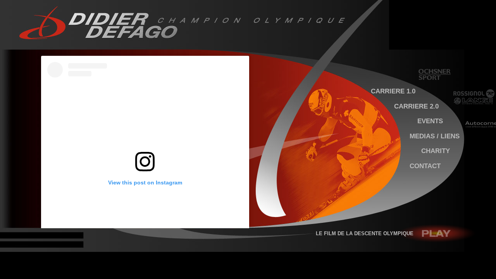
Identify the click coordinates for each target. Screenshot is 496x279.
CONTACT (425, 166)
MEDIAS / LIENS (435, 136)
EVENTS (430, 121)
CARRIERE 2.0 (416, 106)
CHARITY (435, 151)
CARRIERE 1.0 (393, 91)
